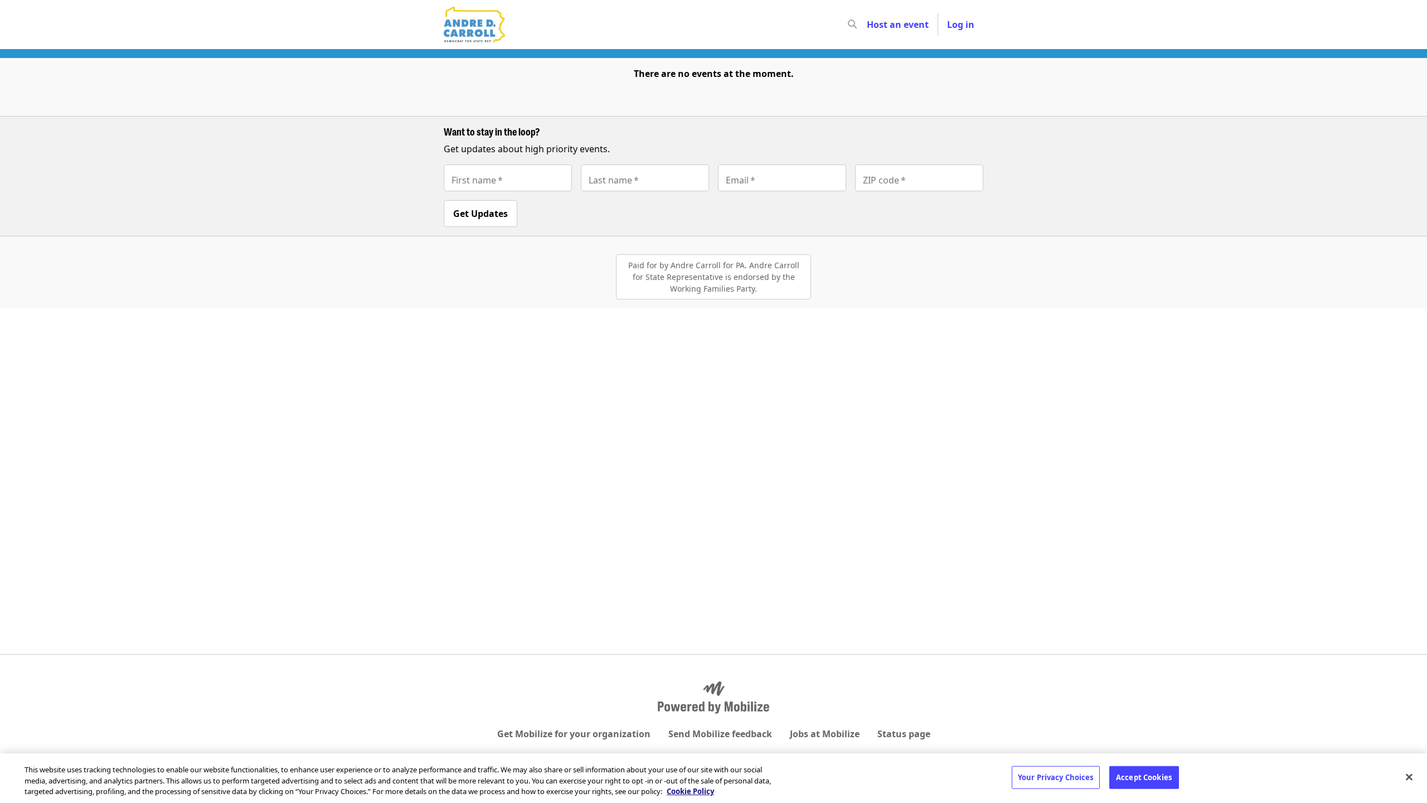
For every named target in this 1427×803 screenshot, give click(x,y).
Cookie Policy (690, 791)
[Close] (1409, 777)
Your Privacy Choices (1056, 777)
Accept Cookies (1144, 777)
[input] (872, 24)
